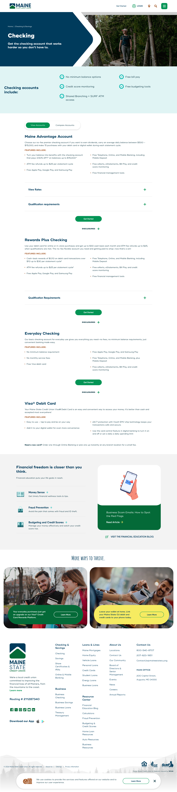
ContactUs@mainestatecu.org (152, 660)
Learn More (136, 781)
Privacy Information (72, 767)
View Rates (35, 189)
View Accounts (38, 125)
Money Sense (37, 492)
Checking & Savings (23, 26)
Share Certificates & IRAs (62, 666)
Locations (114, 650)
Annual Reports (117, 694)
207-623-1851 (144, 655)
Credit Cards (88, 670)
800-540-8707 (145, 650)
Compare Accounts (65, 125)
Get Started (121, 6)
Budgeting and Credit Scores (46, 522)
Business (60, 688)
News (112, 684)
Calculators (88, 713)
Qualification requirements (44, 204)
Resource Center (88, 698)
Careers (113, 689)
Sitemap (59, 767)
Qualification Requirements (44, 297)
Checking (60, 653)
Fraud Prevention (39, 507)
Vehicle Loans (89, 660)
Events (112, 679)
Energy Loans (89, 680)
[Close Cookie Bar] (155, 781)
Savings (59, 658)
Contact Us (115, 655)
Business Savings (64, 702)
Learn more (16, 690)
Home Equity (89, 655)
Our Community (117, 660)
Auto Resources (90, 739)
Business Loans (63, 707)
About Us (115, 644)
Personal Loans (90, 665)
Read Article (113, 522)
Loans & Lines (90, 644)
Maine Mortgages (91, 650)
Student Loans (89, 675)
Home (10, 26)
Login (140, 6)
